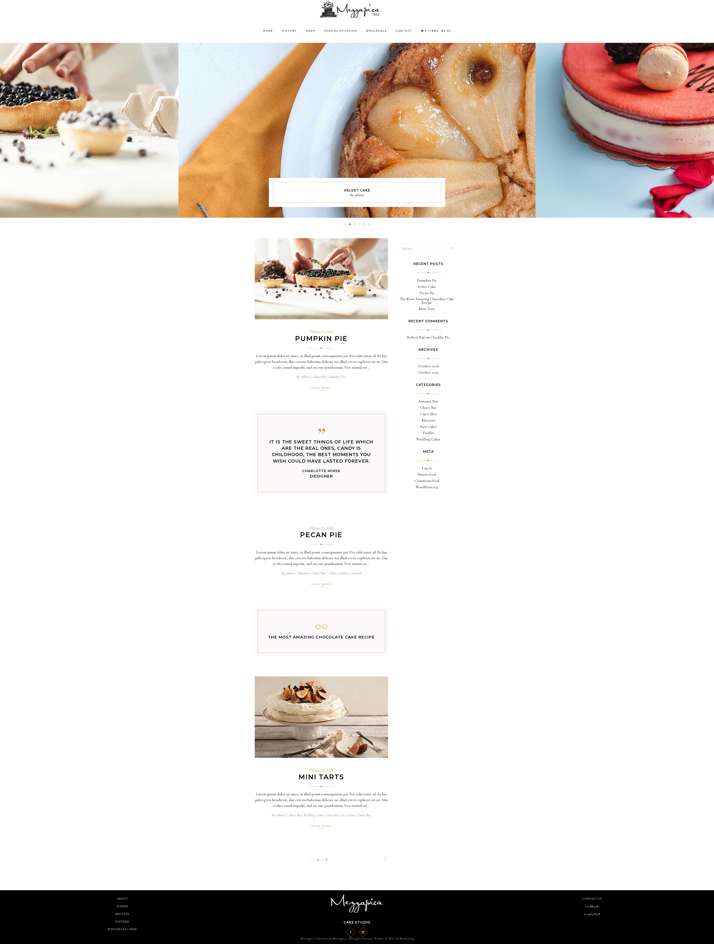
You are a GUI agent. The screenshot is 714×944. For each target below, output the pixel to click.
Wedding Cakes (313, 815)
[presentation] (8, 120)
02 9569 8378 (592, 914)
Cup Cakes (428, 414)
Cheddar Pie (439, 337)
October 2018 (428, 366)
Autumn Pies (337, 376)
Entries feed (427, 474)
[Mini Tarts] (321, 717)
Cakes (332, 573)
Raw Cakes (428, 427)
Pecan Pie (357, 190)
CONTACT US (592, 899)
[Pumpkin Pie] (321, 279)
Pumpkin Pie (321, 338)
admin (359, 195)
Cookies (343, 573)
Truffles (428, 433)
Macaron (304, 573)
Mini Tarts (321, 777)
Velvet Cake (427, 287)
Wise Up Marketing (401, 938)
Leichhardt (592, 906)
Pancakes (333, 815)
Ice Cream (348, 815)
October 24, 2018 (321, 332)
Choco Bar (320, 376)
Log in (427, 468)
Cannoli (355, 573)
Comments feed (427, 481)
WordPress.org (427, 487)
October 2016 (428, 372)
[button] (345, 224)
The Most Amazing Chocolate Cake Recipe (321, 637)
